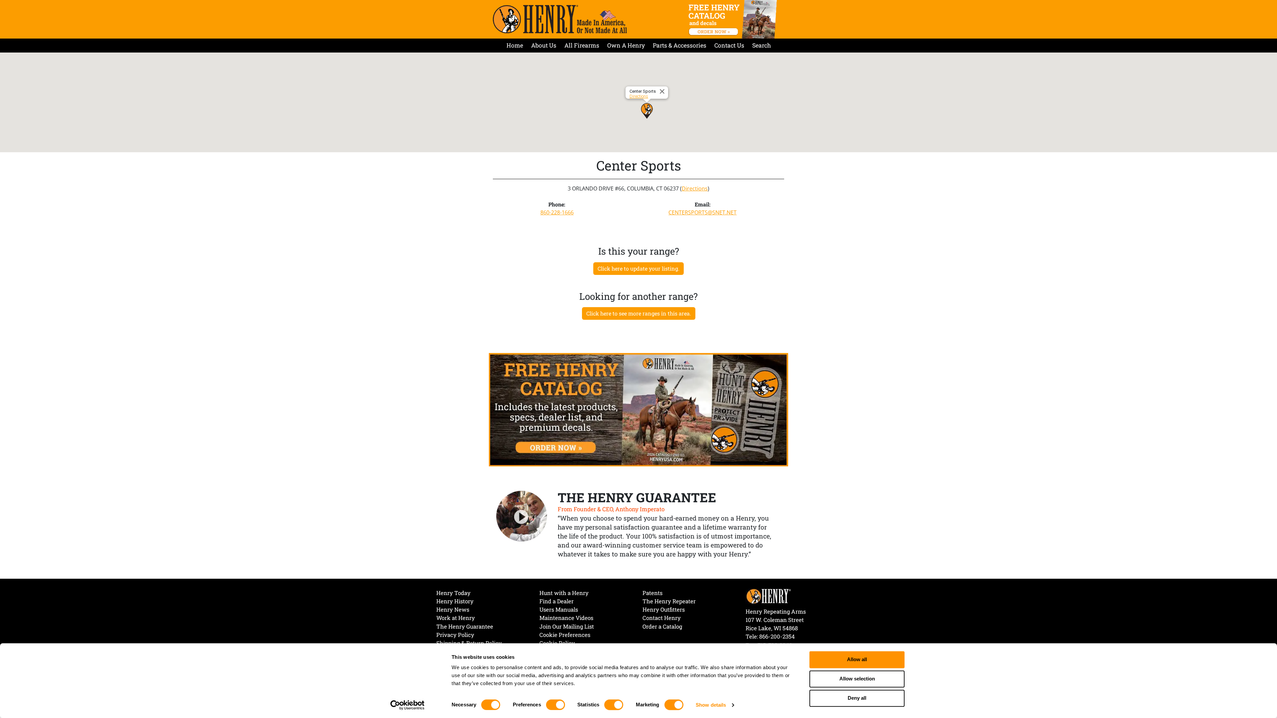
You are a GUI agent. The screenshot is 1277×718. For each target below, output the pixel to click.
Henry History (455, 601)
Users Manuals (558, 609)
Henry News (452, 609)
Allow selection (857, 679)
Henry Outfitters (663, 609)
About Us (543, 45)
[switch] (555, 704)
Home (514, 45)
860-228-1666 (557, 212)
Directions (639, 96)
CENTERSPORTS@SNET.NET (702, 212)
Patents (652, 593)
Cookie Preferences (564, 635)
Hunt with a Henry (564, 593)
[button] (646, 110)
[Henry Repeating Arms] (560, 19)
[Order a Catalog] (638, 409)
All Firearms (581, 45)
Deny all (857, 698)
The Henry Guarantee (464, 626)
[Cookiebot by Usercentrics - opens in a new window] (407, 705)
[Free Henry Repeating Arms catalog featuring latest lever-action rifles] (733, 19)
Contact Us (729, 45)
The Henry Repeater (669, 601)
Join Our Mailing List (566, 626)
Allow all (857, 659)
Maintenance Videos (566, 618)
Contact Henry (661, 618)
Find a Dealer (556, 601)
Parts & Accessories (679, 45)
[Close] (663, 91)
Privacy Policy (455, 635)
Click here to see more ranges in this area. (638, 313)
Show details (711, 705)
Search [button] (761, 45)
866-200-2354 (777, 636)
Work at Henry (455, 618)
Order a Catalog (662, 626)
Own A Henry (626, 45)
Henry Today (453, 593)
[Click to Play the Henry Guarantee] (522, 516)
